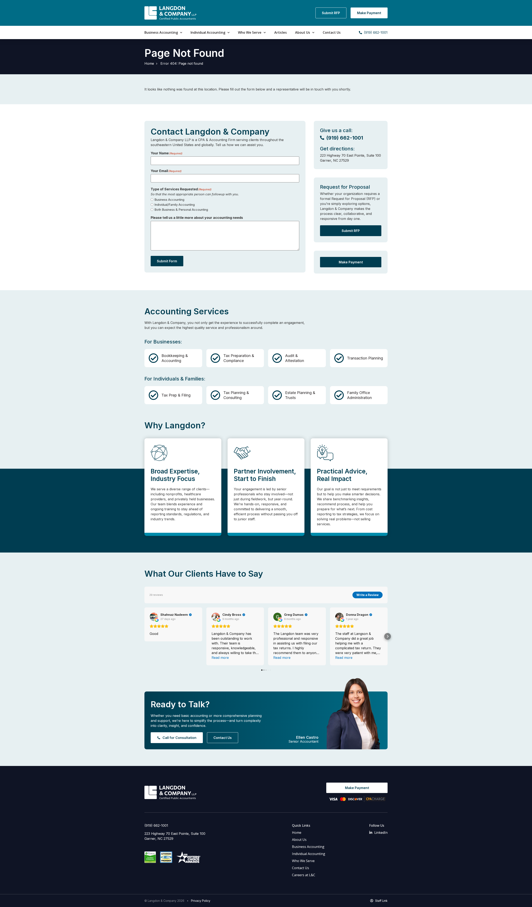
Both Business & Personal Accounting (181, 209)
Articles (280, 32)
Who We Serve (249, 32)
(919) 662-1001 (156, 825)
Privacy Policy (200, 900)
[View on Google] (154, 617)
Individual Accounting (208, 32)
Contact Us (332, 32)
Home (149, 63)
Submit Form (167, 261)
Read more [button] (220, 657)
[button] (144, 636)
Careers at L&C (303, 875)
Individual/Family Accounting (174, 204)
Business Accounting (161, 32)
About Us (302, 32)
